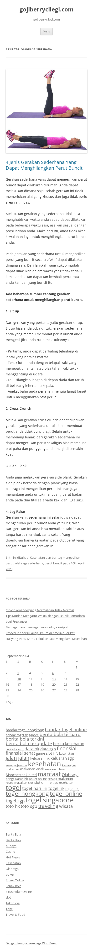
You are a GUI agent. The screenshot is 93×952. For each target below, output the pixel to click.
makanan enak (32, 769)
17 (19, 684)
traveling (48, 805)
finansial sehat (20, 753)
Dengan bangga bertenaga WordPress (31, 943)
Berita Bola (13, 834)
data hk (32, 749)
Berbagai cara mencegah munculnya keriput (37, 627)
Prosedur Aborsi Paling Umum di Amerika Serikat (40, 633)
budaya (11, 846)
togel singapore (50, 799)
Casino (10, 851)
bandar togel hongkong (25, 729)
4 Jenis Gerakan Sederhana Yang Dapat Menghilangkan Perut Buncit (44, 165)
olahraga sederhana (29, 563)
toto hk (13, 806)
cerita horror (15, 749)
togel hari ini (34, 788)
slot (30, 782)
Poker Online (15, 880)
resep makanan (60, 778)
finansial (66, 748)
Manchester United (21, 774)
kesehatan (44, 763)
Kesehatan (37, 557)
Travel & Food (15, 914)
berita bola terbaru (60, 734)
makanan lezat (55, 769)
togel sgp (15, 801)
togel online (66, 793)
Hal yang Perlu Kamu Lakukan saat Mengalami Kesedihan (46, 638)
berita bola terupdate (29, 743)
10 (19, 679)
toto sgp (29, 806)
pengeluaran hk (17, 779)
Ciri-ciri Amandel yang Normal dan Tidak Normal (40, 610)
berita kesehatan (68, 743)
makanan (12, 769)
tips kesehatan (62, 782)
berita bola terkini (25, 739)
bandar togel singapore (22, 735)
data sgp (48, 749)
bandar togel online (66, 729)
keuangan (69, 765)
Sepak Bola (13, 886)
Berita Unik (13, 840)
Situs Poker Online (19, 891)
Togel (9, 909)
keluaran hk (40, 758)
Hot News (13, 857)
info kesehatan (63, 753)
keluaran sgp (62, 758)
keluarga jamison (16, 765)
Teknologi (13, 903)
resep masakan (16, 782)
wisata (66, 806)
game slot (44, 753)
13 (54, 679)
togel (13, 787)
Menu (46, 31)
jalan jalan (17, 757)
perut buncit (53, 563)
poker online (38, 779)
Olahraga (70, 774)
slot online (43, 782)
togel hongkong (27, 793)
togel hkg (72, 788)
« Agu (9, 702)
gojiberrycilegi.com (47, 9)
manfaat (49, 774)
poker (10, 874)
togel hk (56, 788)
